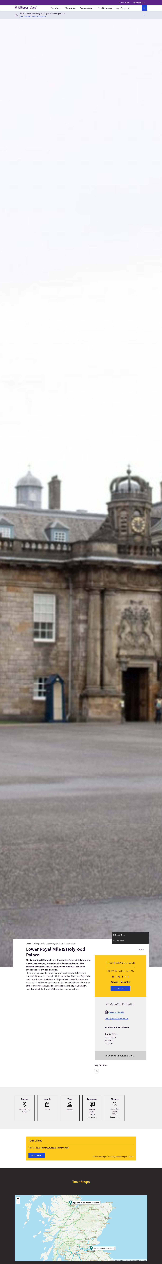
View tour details (116, 1012)
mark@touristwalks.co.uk (116, 1018)
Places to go (55, 8)
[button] (144, 14)
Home (28, 943)
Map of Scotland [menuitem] (122, 8)
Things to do (70, 8)
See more (91, 1117)
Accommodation (86, 8)
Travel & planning (105, 8)
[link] (144, 8)
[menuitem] (56, 8)
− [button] (18, 1202)
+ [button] (18, 1198)
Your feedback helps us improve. (33, 16)
